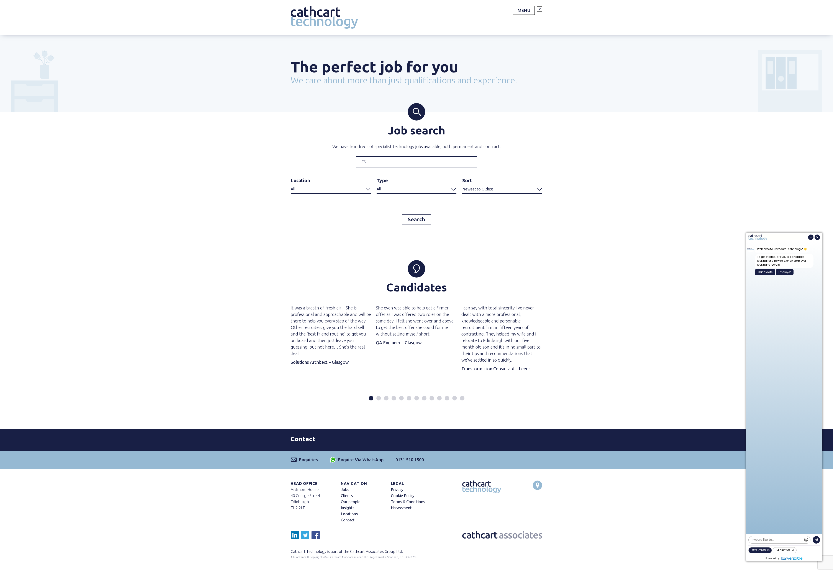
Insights (347, 508)
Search (416, 219)
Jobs (345, 489)
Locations (349, 514)
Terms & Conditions (408, 501)
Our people (351, 501)
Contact (347, 520)
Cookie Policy (402, 495)
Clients (347, 495)
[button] (371, 398)
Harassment (401, 508)
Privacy (397, 489)
